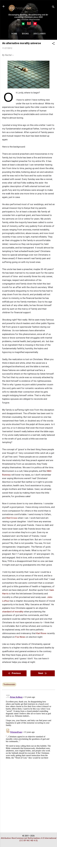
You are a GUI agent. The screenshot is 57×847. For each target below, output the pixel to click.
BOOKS (25, 33)
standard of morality (12, 611)
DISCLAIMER (40, 33)
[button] (53, 44)
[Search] (53, 7)
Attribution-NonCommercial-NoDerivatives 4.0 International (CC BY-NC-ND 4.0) (28, 839)
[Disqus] (28, 726)
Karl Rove (41, 633)
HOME (14, 33)
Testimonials (9, 684)
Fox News (20, 637)
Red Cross (11, 518)
